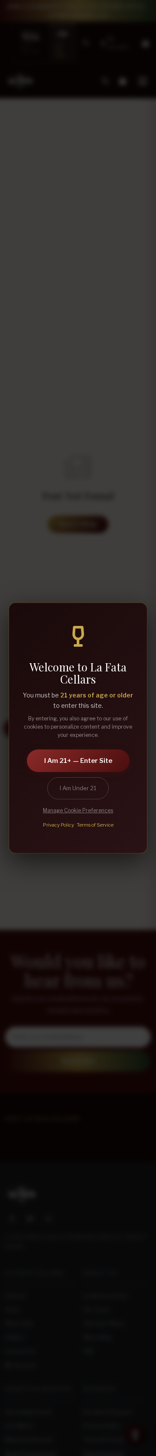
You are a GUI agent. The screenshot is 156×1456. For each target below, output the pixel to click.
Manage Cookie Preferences (78, 810)
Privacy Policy (58, 825)
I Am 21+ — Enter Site (78, 761)
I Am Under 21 (78, 788)
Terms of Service (95, 825)
